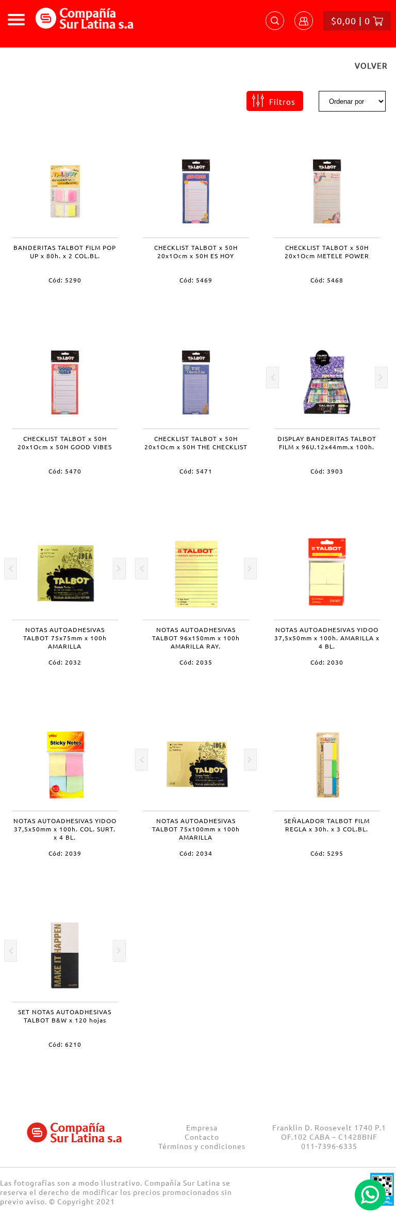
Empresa (202, 1127)
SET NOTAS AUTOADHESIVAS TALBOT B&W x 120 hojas (64, 1016)
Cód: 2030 (326, 662)
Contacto (202, 1136)
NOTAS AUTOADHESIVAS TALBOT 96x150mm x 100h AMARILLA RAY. (196, 637)
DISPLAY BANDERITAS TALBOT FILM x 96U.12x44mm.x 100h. (326, 442)
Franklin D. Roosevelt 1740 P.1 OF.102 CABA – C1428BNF (329, 1132)
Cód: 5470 (64, 471)
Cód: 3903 (326, 471)
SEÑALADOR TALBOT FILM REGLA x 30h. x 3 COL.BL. (327, 824)
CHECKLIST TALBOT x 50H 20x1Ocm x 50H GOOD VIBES (65, 442)
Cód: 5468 (326, 280)
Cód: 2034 (195, 853)
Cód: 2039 (64, 853)
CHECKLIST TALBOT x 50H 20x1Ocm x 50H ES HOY (196, 251)
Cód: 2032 (64, 662)
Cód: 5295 (326, 853)
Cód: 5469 (195, 280)
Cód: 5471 (195, 471)
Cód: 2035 (195, 662)
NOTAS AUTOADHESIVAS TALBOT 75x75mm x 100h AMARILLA (65, 637)
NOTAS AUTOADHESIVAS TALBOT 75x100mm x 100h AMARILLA (196, 828)
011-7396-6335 (329, 1146)
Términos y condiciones (201, 1146)
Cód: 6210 (64, 1044)
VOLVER (371, 65)
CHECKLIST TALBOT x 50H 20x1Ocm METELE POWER (327, 251)
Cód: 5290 (64, 280)
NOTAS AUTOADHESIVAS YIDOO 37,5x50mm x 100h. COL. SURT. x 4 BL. (65, 828)
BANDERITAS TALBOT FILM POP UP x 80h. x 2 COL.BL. (64, 251)
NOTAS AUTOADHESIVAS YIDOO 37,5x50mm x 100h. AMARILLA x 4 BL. (327, 637)
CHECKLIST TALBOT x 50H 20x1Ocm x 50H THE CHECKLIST (196, 442)
